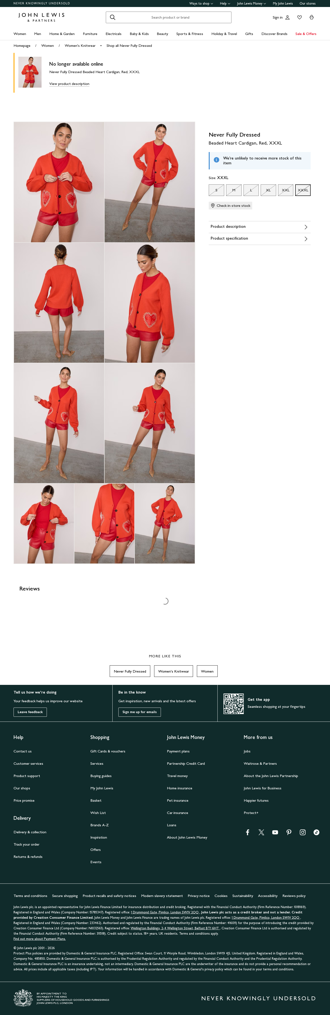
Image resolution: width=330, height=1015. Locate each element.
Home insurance (179, 788)
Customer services (28, 763)
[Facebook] (248, 834)
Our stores (308, 3)
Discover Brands (274, 33)
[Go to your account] (287, 17)
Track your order (26, 844)
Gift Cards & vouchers (107, 751)
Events (95, 862)
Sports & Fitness (189, 33)
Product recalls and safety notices (109, 895)
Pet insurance (177, 800)
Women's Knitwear (80, 45)
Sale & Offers (305, 33)
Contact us (23, 751)
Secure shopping (65, 895)
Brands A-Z (99, 825)
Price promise (24, 800)
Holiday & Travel (224, 33)
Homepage (22, 45)
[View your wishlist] (298, 17)
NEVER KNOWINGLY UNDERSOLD (42, 3)
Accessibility (268, 895)
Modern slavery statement (162, 895)
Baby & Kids (139, 33)
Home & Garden (62, 33)
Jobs (247, 751)
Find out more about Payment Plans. (40, 939)
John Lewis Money (249, 3)
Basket (95, 800)
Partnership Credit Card (186, 763)
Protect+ (251, 812)
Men (37, 33)
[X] (261, 834)
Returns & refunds (28, 856)
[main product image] (33, 73)
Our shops (22, 788)
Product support (27, 775)
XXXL (301, 191)
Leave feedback (30, 712)
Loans (171, 825)
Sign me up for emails (139, 712)
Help (223, 3)
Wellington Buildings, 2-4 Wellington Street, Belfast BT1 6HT (175, 928)
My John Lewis (283, 3)
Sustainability (242, 895)
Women (20, 33)
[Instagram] (303, 834)
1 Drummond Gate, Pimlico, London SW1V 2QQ (165, 912)
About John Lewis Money (187, 837)
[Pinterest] (289, 834)
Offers (95, 849)
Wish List (98, 812)
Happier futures (256, 800)
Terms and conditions (30, 895)
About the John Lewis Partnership (271, 775)
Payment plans (178, 751)
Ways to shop (199, 3)
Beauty (162, 33)
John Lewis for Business (262, 788)
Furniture (90, 33)
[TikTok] (316, 834)
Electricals (114, 33)
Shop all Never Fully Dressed (129, 45)
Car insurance (177, 812)
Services (96, 763)
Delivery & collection (30, 832)
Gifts (249, 33)
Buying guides (101, 775)
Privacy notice (199, 895)
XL (266, 191)
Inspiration (98, 837)
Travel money (177, 775)
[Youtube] (275, 834)
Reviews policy (294, 895)
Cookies (221, 895)
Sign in (278, 17)
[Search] (112, 17)
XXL (283, 191)
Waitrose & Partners (260, 763)
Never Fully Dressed (130, 671)
